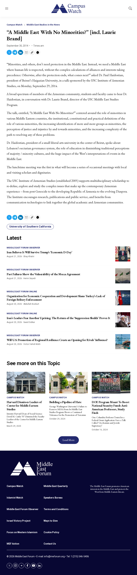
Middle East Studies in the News (43, 24)
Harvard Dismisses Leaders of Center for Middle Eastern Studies (24, 405)
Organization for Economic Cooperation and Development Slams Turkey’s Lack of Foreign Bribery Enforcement (56, 298)
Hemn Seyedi (29, 278)
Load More (69, 440)
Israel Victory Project (18, 520)
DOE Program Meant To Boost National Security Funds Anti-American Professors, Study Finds (110, 407)
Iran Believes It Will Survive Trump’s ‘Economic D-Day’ (39, 252)
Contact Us (50, 543)
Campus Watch (14, 24)
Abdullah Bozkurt (31, 304)
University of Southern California (30, 226)
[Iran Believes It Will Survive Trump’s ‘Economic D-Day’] (122, 253)
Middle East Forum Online (22, 291)
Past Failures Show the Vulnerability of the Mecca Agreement (43, 274)
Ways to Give (51, 520)
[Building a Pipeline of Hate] (68, 383)
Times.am (38, 45)
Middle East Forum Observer (23, 247)
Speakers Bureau (53, 497)
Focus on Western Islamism (22, 532)
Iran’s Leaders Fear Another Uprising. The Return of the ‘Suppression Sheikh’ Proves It (58, 318)
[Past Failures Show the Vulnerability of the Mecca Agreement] (122, 275)
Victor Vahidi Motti (31, 344)
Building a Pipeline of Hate (65, 402)
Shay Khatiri (28, 256)
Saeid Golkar (29, 322)
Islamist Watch (15, 497)
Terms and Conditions (56, 509)
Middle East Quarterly (56, 486)
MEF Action (13, 543)
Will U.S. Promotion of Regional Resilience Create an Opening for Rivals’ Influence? (57, 340)
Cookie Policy (51, 532)
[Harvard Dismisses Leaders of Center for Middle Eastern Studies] (26, 383)
